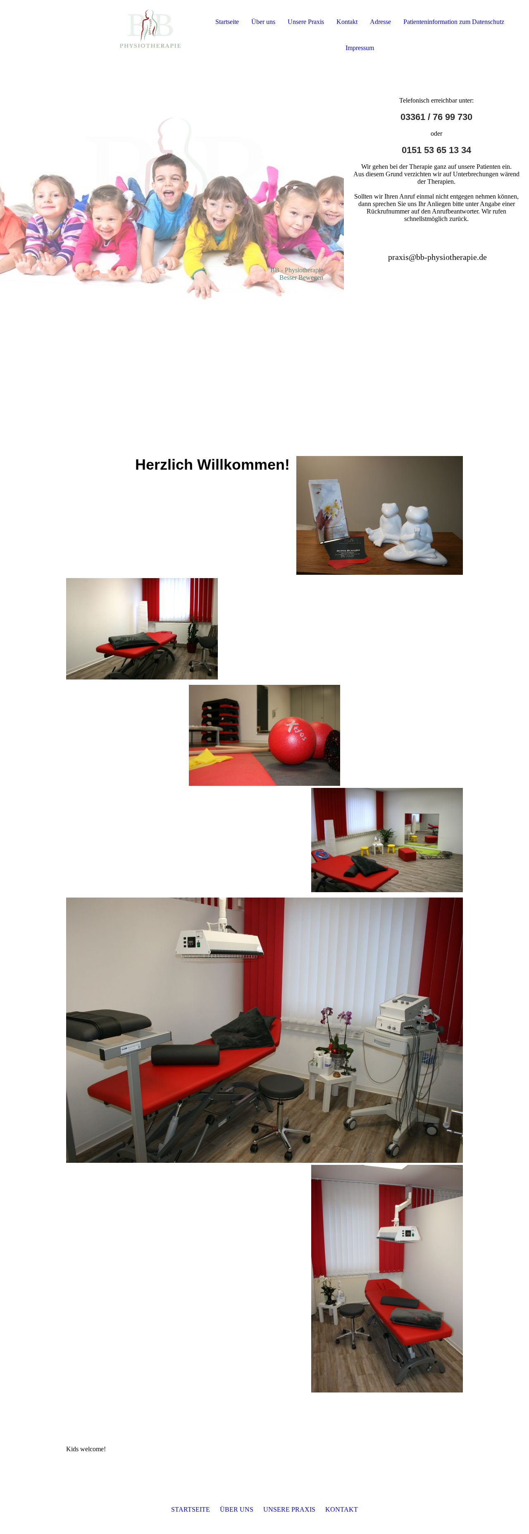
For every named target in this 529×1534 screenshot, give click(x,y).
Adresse (380, 21)
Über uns (263, 21)
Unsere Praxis (306, 21)
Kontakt (346, 21)
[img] (95, 33)
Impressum (360, 47)
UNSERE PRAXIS (289, 1509)
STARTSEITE (190, 1509)
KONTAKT (341, 1509)
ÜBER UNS (236, 1509)
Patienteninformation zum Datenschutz (453, 21)
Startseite (227, 21)
